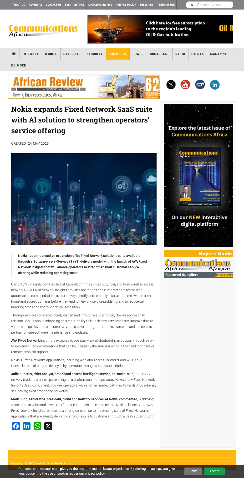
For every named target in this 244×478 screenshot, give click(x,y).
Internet (31, 54)
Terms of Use (166, 4)
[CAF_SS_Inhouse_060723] (198, 175)
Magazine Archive (100, 4)
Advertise (35, 4)
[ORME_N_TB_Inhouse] (160, 29)
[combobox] (209, 4)
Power (138, 54)
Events (197, 54)
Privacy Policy (126, 4)
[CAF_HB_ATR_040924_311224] (84, 87)
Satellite (72, 54)
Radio (180, 54)
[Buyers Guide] (198, 264)
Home (14, 54)
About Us (19, 4)
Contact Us (53, 4)
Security (95, 54)
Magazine (218, 54)
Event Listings (74, 4)
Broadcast (159, 54)
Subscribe (146, 4)
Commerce (118, 54)
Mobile (51, 54)
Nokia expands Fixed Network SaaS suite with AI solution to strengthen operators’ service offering (81, 119)
